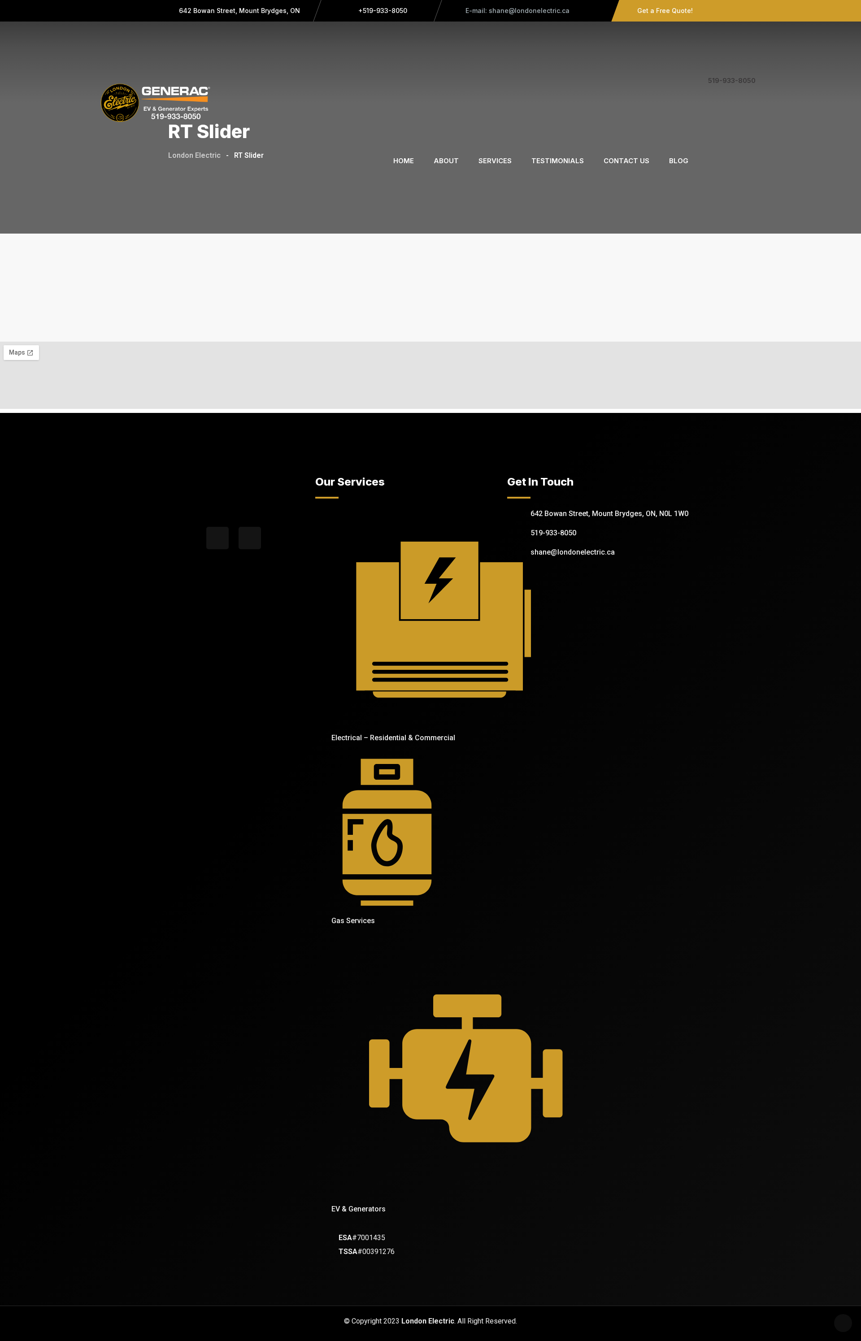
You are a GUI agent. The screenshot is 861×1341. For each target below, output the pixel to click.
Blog (678, 160)
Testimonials (557, 160)
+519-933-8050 (382, 10)
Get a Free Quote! (665, 10)
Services (495, 160)
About (446, 160)
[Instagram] (250, 538)
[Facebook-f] (217, 538)
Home (403, 160)
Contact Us (626, 160)
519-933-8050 (732, 80)
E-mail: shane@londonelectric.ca (517, 10)
